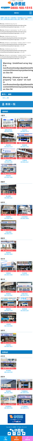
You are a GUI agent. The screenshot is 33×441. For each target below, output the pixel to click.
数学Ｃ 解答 (6, 97)
